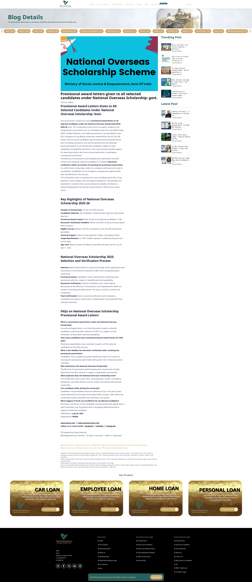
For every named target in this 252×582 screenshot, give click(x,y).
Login (189, 4)
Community (141, 560)
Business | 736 (52, 31)
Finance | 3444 (24, 31)
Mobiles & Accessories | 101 (237, 31)
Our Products (102, 4)
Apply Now (156, 577)
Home (91, 4)
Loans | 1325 (38, 31)
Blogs (139, 4)
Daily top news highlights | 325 (91, 31)
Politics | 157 (187, 31)
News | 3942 (9, 31)
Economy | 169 (172, 31)
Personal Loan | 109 (202, 31)
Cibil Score (159, 4)
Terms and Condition (183, 545)
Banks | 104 (218, 31)
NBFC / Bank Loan (181, 568)
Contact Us (179, 556)
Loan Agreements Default (146, 552)
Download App (104, 556)
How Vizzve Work (104, 549)
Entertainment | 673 (69, 31)
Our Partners (103, 564)
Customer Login (181, 572)
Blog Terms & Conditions (184, 560)
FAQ (146, 4)
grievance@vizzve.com (150, 465)
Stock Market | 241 (113, 31)
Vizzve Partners (181, 549)
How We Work (117, 4)
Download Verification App (108, 560)
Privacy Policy (142, 541)
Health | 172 (158, 31)
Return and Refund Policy (146, 549)
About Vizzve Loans (144, 556)
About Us (130, 4)
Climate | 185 (144, 31)
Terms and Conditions (145, 545)
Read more (112, 467)
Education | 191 (130, 31)
